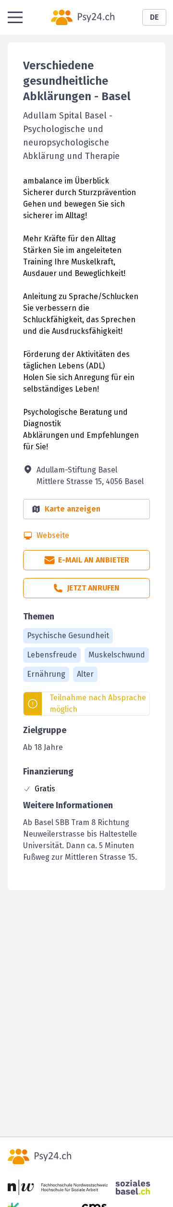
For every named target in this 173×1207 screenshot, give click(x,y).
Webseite (53, 535)
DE (154, 17)
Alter (85, 674)
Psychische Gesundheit (68, 635)
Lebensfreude (52, 654)
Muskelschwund (116, 654)
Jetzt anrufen (93, 587)
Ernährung (46, 674)
